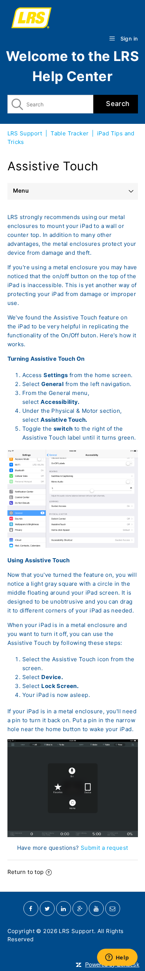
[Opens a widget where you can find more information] (117, 958)
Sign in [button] (129, 38)
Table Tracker (69, 133)
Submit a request (104, 847)
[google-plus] (79, 908)
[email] (112, 908)
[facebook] (30, 908)
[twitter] (47, 908)
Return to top (25, 871)
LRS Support (24, 133)
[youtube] (96, 908)
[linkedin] (63, 908)
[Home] (72, 19)
